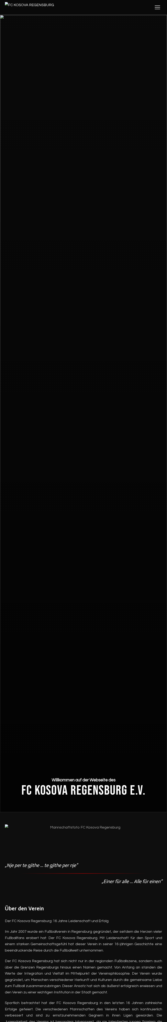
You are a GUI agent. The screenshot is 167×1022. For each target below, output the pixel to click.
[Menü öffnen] (157, 7)
